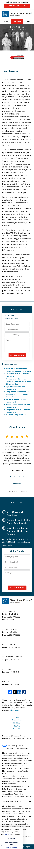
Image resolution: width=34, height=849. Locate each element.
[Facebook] (10, 692)
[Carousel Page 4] (24, 476)
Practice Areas (9, 363)
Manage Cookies (23, 748)
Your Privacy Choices (16, 745)
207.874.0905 (14, 617)
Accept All (11, 838)
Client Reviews (17, 427)
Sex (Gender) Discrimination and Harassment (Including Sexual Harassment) (17, 394)
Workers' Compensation (16, 415)
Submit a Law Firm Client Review (17, 491)
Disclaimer (17, 723)
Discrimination (12, 384)
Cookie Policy (9, 748)
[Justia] (24, 692)
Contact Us (17, 22)
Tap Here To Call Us (17, 6)
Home (6, 22)
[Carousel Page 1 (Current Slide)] (10, 476)
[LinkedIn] (19, 692)
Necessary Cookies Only (11, 843)
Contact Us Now (17, 355)
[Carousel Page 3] (19, 476)
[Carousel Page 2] (15, 476)
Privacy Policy (17, 720)
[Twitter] (15, 692)
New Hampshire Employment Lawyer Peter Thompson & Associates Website (16, 789)
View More (17, 483)
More (28, 22)
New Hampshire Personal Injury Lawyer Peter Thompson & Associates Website (14, 766)
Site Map (17, 726)
